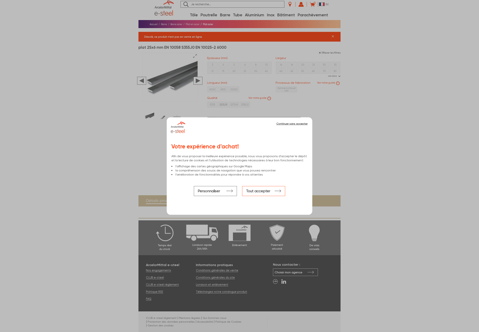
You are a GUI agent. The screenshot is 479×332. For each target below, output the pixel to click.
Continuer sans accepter (292, 123)
